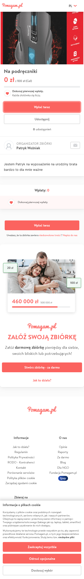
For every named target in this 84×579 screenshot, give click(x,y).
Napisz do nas (70, 235)
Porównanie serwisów (21, 473)
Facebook (8, 419)
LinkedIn (49, 419)
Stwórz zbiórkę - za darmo (42, 367)
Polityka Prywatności (21, 457)
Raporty (63, 452)
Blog (63, 462)
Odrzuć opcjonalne (42, 559)
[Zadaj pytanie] (75, 145)
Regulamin (21, 452)
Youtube (76, 419)
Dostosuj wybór (42, 570)
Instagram (35, 419)
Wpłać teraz (42, 107)
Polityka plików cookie (21, 478)
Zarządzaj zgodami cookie (21, 483)
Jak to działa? (42, 380)
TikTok (62, 419)
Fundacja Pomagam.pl (63, 473)
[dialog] (42, 540)
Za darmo (63, 457)
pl (70, 6)
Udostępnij (42, 119)
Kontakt (21, 467)
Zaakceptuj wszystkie (42, 547)
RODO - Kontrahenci (21, 462)
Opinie (63, 447)
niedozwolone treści (50, 235)
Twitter (22, 419)
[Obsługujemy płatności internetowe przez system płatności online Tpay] (63, 478)
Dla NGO (63, 467)
